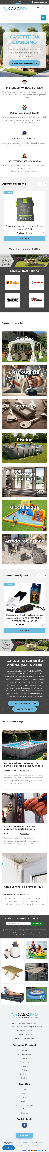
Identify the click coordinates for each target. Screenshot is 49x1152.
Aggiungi (24, 238)
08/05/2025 (25, 771)
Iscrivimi (37, 924)
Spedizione (24, 1093)
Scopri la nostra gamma (24, 57)
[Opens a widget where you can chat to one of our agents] (8, 1148)
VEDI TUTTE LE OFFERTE (24, 248)
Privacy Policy (17, 1145)
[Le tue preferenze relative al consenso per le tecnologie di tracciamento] (2, 864)
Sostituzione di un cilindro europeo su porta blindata (19, 827)
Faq (24, 1109)
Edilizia (24, 1070)
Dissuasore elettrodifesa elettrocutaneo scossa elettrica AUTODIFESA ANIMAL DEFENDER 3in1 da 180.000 (24, 618)
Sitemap (24, 1113)
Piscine (24, 1050)
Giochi (24, 1058)
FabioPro (25, 1143)
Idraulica (24, 1066)
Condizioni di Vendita (24, 1105)
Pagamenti (24, 1101)
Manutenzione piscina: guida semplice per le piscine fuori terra (24, 764)
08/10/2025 (25, 894)
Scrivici (25, 1136)
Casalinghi (24, 1078)
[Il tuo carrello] (37, 8)
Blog (24, 1089)
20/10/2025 (25, 834)
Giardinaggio (24, 1074)
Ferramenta (24, 1062)
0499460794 (16, 3)
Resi (24, 1097)
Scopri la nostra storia (23, 704)
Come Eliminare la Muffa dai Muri (23, 886)
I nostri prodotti (24, 709)
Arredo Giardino (24, 1054)
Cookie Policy (30, 1145)
